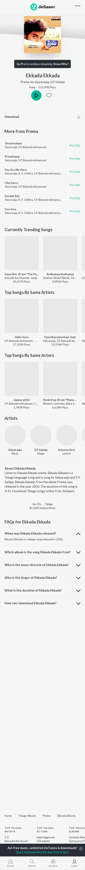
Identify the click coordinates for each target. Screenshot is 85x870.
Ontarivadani (13, 143)
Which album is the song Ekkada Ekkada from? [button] (37, 552)
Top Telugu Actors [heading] (45, 830)
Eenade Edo (12, 196)
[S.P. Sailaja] (41, 435)
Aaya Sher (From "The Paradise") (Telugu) (22, 274)
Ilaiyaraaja (41, 82)
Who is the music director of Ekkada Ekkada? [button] (37, 565)
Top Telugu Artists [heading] (13, 830)
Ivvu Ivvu (10, 209)
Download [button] (12, 116)
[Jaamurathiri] (22, 379)
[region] (42, 815)
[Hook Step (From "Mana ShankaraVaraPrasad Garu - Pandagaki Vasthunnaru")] (60, 379)
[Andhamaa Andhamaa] (60, 253)
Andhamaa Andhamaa (60, 274)
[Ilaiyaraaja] (15, 435)
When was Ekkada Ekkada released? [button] (30, 533)
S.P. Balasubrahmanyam (32, 147)
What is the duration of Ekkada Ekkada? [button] (33, 590)
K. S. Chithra (25, 173)
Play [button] (36, 95)
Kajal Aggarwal (45, 837)
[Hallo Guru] (22, 316)
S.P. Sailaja (57, 82)
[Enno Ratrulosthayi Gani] (60, 316)
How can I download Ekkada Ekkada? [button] (30, 603)
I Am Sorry (11, 182)
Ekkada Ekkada (66, 815)
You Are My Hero (16, 169)
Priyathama (12, 156)
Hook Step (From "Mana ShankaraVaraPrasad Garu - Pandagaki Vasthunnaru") (60, 399)
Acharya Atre (66, 449)
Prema (24, 82)
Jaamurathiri (21, 399)
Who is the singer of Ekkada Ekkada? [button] (31, 577)
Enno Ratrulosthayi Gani (60, 337)
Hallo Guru (22, 337)
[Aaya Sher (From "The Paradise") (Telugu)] (22, 253)
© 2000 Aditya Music (42, 508)
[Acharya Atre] (66, 435)
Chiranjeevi (43, 841)
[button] (49, 95)
